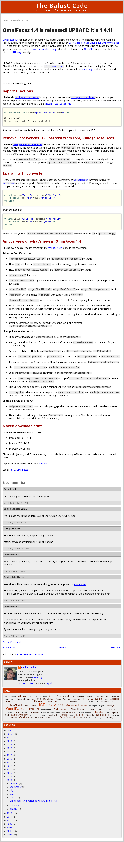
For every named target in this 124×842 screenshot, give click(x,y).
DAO (39, 699)
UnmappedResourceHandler (27, 144)
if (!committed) (54, 66)
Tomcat (63, 715)
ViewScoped (67, 717)
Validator (24, 717)
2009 (9, 823)
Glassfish (73, 702)
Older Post (115, 647)
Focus (64, 702)
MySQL (110, 705)
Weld (91, 718)
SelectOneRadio (85, 713)
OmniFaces (22, 469)
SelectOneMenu (69, 712)
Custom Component (25, 699)
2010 (9, 820)
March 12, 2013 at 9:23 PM (16, 522)
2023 (9, 744)
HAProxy (16, 52)
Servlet (98, 712)
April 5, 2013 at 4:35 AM (14, 571)
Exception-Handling (24, 702)
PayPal (49, 683)
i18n (97, 702)
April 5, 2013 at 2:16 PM (14, 636)
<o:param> (9, 183)
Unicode (90, 715)
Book (45, 696)
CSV (13, 699)
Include (115, 702)
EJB (8, 701)
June (12, 793)
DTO (90, 699)
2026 (9, 733)
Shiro (108, 713)
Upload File (102, 715)
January (13, 808)
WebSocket (82, 718)
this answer (80, 584)
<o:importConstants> (27, 97)
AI (19, 696)
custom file (57, 103)
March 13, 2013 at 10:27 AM (16, 548)
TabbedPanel (35, 715)
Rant (18, 712)
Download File (78, 699)
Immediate (105, 702)
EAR (106, 699)
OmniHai (33, 709)
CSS (7, 699)
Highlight (82, 702)
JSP (60, 705)
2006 (9, 834)
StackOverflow (19, 715)
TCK (43, 715)
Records (25, 713)
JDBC (27, 705)
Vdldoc (55, 718)
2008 (9, 827)
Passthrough (46, 709)
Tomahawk (52, 715)
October (14, 783)
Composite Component (83, 696)
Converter (114, 696)
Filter (57, 701)
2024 (9, 740)
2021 (9, 751)
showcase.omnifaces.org (43, 49)
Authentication (35, 696)
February (14, 805)
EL (13, 702)
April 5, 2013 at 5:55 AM (14, 600)
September (15, 786)
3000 (9, 730)
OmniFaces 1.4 (10, 39)
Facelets (39, 701)
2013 (9, 780)
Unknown (9, 554)
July (11, 790)
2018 (9, 762)
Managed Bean (76, 705)
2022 (9, 748)
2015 (9, 772)
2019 (9, 758)
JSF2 (13, 469)
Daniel (7, 488)
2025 (9, 737)
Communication (64, 696)
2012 (9, 813)
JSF (41, 705)
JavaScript (16, 705)
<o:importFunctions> (83, 97)
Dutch (98, 699)
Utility (14, 717)
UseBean (115, 715)
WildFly (109, 718)
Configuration (102, 696)
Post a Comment (12, 642)
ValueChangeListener (41, 718)
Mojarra (102, 706)
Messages (93, 706)
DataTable (48, 699)
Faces (49, 701)
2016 (9, 769)
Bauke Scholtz (12, 508)
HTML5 (90, 702)
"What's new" (55, 247)
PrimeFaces (113, 709)
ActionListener (10, 696)
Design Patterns (63, 699)
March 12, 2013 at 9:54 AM (16, 503)
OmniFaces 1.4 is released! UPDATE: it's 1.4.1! (34, 800)
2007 (9, 830)
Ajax (25, 696)
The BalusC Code (62, 5)
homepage (87, 69)
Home (62, 647)
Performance (60, 709)
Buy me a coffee (25, 683)
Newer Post (9, 647)
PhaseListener (78, 709)
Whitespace (99, 718)
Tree (71, 715)
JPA (34, 705)
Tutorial (80, 715)
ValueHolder (81, 180)
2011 (9, 816)
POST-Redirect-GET (96, 709)
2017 (9, 765)
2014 (9, 776)
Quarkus (10, 713)
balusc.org (37, 677)
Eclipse (114, 698)
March (13, 797)
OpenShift (89, 49)
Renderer (35, 712)
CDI (51, 696)
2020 (9, 755)
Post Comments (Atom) (30, 654)
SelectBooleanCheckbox (50, 713)
